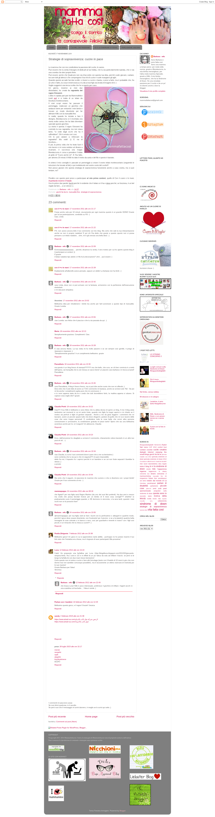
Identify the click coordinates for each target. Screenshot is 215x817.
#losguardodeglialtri (146, 445)
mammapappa (60, 491)
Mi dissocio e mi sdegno (149, 397)
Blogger (123, 811)
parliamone (154, 486)
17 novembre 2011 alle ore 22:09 (83, 246)
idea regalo (162, 464)
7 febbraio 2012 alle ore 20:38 (81, 533)
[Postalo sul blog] (52, 195)
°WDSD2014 (157, 445)
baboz (146, 447)
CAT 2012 (153, 447)
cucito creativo (160, 449)
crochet (149, 450)
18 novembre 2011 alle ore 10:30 (77, 364)
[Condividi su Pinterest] (59, 195)
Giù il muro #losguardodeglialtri (157, 380)
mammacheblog (145, 476)
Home (51, 47)
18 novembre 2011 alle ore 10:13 (73, 331)
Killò (154, 469)
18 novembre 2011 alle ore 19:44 (80, 475)
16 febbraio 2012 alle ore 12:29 (85, 602)
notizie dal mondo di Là (157, 481)
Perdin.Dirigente (61, 533)
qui (55, 98)
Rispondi (57, 220)
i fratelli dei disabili (160, 461)
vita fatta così (156, 509)
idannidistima (152, 464)
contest (143, 450)
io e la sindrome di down (106, 47)
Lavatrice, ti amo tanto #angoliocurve (158, 402)
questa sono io (160, 493)
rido (159, 499)
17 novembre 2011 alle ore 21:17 (83, 209)
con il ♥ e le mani (61, 209)
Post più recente (57, 716)
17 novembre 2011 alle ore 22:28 (83, 268)
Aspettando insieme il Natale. (60, 181)
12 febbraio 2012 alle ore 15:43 (72, 550)
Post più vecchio (125, 716)
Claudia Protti (60, 407)
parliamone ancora (131, 47)
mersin (57, 650)
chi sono (62, 47)
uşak (56, 655)
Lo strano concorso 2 (157, 474)
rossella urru (146, 501)
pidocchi (148, 488)
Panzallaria (59, 364)
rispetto (164, 498)
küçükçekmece (60, 659)
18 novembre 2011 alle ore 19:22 (80, 407)
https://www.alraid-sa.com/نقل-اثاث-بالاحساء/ (71, 622)
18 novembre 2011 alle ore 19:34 (83, 451)
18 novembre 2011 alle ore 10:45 (83, 383)
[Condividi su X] (54, 195)
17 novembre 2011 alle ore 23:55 (83, 317)
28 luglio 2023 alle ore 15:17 (71, 646)
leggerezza (152, 471)
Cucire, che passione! (80, 47)
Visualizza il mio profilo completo (152, 91)
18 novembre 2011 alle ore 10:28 (83, 345)
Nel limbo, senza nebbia (149, 392)
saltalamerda (162, 501)
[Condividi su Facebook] (56, 195)
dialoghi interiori (147, 452)
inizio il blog (144, 466)
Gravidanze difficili (145, 461)
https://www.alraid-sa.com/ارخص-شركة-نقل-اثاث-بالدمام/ (76, 619)
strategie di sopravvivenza (91, 192)
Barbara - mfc (65, 189)
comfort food (162, 447)
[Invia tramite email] (49, 195)
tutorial (142, 510)
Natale (151, 478)
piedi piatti (157, 488)
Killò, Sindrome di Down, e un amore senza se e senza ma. (157, 417)
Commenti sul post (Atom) (66, 722)
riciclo (155, 499)
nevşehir (57, 652)
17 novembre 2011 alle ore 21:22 (83, 227)
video (145, 510)
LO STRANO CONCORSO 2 (156, 355)
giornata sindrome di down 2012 (155, 459)
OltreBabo (143, 483)
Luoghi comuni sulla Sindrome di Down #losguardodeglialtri (158, 369)
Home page (91, 716)
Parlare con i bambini (63, 602)
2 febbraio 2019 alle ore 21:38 (72, 616)
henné (153, 461)
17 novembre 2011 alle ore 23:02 (76, 301)
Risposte (60, 578)
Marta (56, 331)
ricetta (149, 499)
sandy (57, 616)
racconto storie (146, 496)
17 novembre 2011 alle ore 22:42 (83, 282)
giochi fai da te (62, 192)
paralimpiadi (151, 483)
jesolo (149, 469)
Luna (56, 550)
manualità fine (74, 192)
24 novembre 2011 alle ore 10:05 (83, 512)
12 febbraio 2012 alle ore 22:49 (88, 582)
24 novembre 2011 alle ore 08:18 (80, 491)
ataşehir (57, 657)
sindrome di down (153, 503)
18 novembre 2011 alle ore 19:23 (80, 435)
